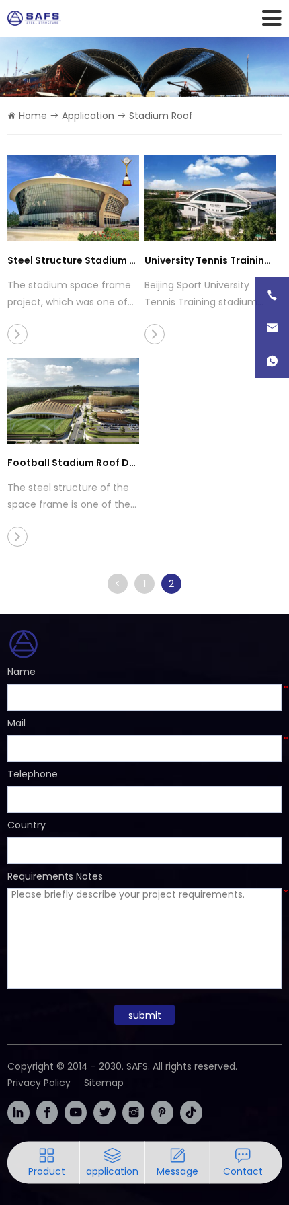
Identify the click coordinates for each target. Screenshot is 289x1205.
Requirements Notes (55, 876)
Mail (16, 723)
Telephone (32, 774)
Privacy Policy (39, 1082)
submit (144, 1015)
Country (26, 825)
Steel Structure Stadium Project (73, 260)
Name (21, 671)
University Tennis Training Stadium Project (210, 260)
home (33, 115)
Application (88, 115)
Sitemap (104, 1082)
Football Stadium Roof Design (73, 462)
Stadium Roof (161, 115)
